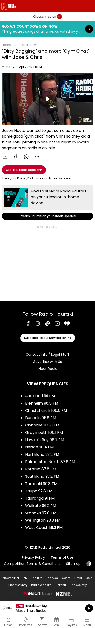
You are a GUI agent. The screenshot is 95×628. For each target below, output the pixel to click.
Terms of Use (62, 557)
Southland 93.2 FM (42, 476)
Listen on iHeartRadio (47, 608)
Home (6, 45)
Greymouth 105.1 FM (44, 432)
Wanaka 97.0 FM (40, 513)
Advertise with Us (47, 361)
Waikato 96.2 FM (40, 505)
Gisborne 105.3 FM (42, 425)
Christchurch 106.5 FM (46, 410)
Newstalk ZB (11, 578)
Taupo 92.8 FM (38, 491)
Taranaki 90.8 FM (41, 483)
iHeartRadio (47, 368)
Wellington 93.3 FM (42, 520)
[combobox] (37, 157)
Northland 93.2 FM (42, 454)
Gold (89, 578)
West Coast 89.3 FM (44, 527)
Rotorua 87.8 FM (40, 469)
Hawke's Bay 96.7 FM (44, 440)
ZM (25, 578)
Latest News (29, 45)
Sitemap (73, 563)
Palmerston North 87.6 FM (50, 462)
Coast (66, 578)
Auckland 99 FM (40, 396)
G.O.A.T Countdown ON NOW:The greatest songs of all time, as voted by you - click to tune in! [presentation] (47, 29)
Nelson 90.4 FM (39, 447)
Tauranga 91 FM (40, 498)
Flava (78, 578)
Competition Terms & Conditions (32, 563)
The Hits (36, 578)
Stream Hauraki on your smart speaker (47, 202)
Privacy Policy (33, 557)
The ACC (52, 578)
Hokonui (61, 585)
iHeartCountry (17, 585)
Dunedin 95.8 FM (40, 418)
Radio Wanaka (41, 585)
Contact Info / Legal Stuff (47, 354)
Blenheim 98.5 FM (41, 403)
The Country (78, 585)
